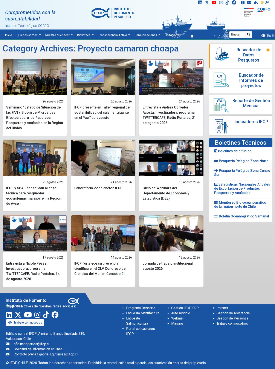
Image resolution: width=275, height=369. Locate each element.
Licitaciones (173, 35)
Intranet (222, 308)
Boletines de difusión (234, 151)
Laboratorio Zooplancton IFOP (98, 188)
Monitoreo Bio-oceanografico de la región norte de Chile (240, 204)
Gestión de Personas (232, 318)
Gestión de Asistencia (233, 313)
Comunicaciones (146, 35)
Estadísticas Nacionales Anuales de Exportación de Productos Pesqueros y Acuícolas (242, 188)
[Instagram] (222, 3)
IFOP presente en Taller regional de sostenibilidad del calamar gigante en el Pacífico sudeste (102, 112)
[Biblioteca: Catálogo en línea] (243, 3)
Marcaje (177, 323)
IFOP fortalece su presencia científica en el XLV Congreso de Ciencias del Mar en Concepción (99, 268)
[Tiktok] (228, 3)
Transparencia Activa (113, 35)
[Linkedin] (199, 3)
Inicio (8, 35)
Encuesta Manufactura (142, 313)
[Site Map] (257, 3)
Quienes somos (27, 35)
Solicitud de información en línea (38, 349)
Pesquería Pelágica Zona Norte (243, 161)
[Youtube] (215, 3)
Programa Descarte (140, 308)
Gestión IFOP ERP (185, 308)
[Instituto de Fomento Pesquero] (112, 13)
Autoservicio (180, 313)
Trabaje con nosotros (28, 322)
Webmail (177, 318)
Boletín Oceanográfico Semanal (243, 216)
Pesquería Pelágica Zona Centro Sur (242, 173)
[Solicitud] (250, 3)
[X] (208, 3)
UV (267, 2)
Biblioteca (84, 35)
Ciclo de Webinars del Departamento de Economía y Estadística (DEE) (166, 193)
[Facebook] (236, 3)
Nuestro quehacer (57, 35)
